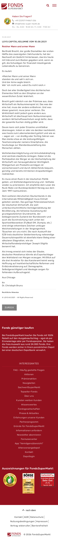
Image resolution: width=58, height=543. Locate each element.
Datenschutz (37, 517)
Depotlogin (29, 456)
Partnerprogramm (29, 422)
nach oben (31, 510)
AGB (26, 517)
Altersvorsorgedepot (29, 447)
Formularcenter (29, 439)
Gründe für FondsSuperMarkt (29, 426)
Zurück (9, 307)
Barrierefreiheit (40, 525)
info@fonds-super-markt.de (27, 24)
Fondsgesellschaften (29, 409)
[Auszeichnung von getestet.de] (47, 480)
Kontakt (29, 452)
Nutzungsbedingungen (22, 521)
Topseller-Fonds (29, 391)
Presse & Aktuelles (29, 413)
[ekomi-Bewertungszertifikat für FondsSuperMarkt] (10, 480)
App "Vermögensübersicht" (29, 443)
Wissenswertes (29, 404)
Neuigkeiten (29, 383)
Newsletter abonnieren (29, 435)
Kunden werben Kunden (29, 400)
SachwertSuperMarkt (29, 387)
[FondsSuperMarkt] (12, 6)
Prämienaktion (29, 378)
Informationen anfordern (29, 430)
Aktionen (29, 374)
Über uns (29, 396)
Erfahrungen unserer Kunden (28, 417)
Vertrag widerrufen (20, 525)
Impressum (42, 521)
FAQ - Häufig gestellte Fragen (29, 370)
